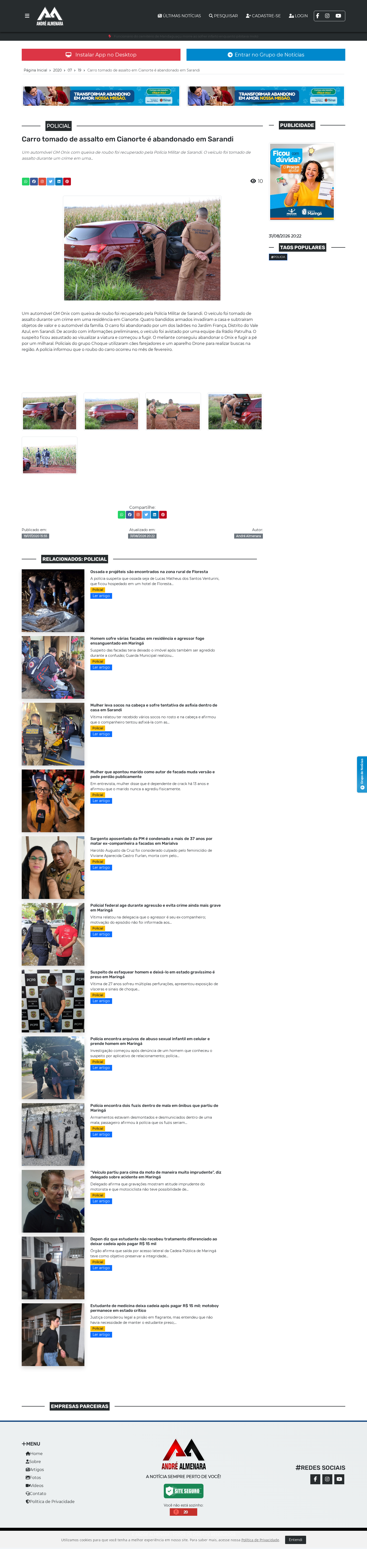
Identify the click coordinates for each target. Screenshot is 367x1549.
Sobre (35, 1461)
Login (301, 15)
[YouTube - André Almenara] (339, 1479)
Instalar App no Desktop (106, 55)
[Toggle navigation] (27, 16)
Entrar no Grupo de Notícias (269, 55)
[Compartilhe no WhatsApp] (25, 181)
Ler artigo (101, 596)
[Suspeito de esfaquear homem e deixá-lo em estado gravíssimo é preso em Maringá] (53, 1000)
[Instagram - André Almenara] (327, 1479)
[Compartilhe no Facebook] (34, 181)
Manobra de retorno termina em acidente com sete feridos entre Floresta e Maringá (186, 36)
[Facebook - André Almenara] (315, 1479)
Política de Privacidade (52, 1501)
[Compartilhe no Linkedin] (59, 181)
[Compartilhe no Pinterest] (67, 181)
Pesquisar (226, 15)
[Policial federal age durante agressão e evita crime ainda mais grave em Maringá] (53, 934)
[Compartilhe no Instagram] (42, 181)
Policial (97, 590)
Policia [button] (279, 257)
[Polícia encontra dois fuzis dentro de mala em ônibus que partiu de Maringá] (53, 1134)
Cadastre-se (266, 15)
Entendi (295, 1540)
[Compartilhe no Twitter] (51, 181)
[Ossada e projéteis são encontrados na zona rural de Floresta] (53, 600)
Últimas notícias (182, 15)
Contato (38, 1493)
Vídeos (36, 1485)
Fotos (35, 1477)
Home (36, 1453)
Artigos (37, 1469)
